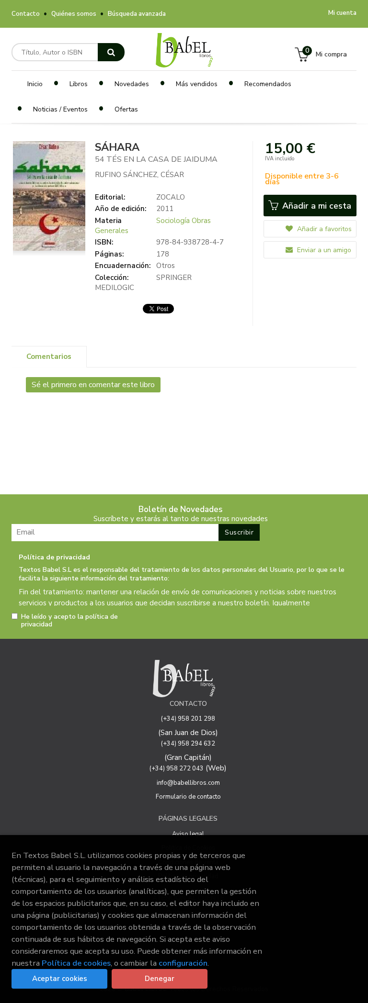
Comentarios (48, 356)
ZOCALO (170, 197)
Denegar (159, 978)
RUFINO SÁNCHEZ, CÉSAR (139, 174)
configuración (183, 963)
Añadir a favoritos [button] (323, 229)
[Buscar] (111, 52)
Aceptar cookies (59, 978)
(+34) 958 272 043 (177, 768)
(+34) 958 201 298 (188, 718)
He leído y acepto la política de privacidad (69, 620)
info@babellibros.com (188, 783)
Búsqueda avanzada (137, 14)
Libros (78, 84)
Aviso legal (188, 834)
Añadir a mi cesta (315, 206)
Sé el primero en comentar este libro (93, 384)
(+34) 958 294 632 (188, 743)
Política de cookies (76, 963)
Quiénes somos (73, 14)
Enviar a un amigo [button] (323, 250)
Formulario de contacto (188, 796)
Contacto (26, 14)
